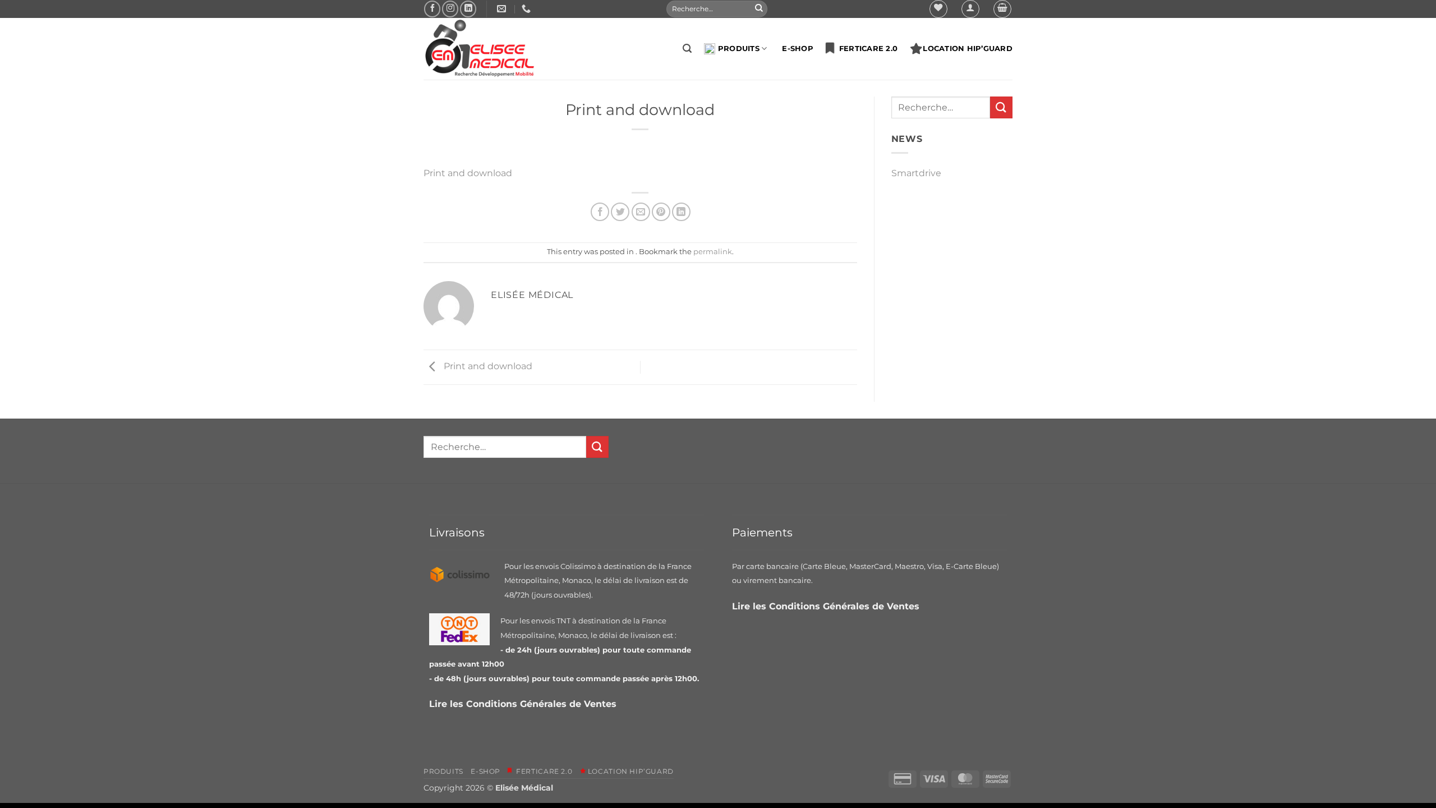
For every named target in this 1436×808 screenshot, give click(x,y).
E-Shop (797, 48)
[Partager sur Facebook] (600, 212)
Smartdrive (916, 173)
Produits (739, 48)
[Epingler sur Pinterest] (661, 212)
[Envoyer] (759, 9)
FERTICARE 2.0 (866, 48)
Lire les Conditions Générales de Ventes (524, 704)
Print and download (468, 173)
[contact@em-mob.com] (503, 9)
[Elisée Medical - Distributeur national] (480, 49)
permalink (712, 251)
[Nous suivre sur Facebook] (432, 9)
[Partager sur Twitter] (620, 212)
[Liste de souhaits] (938, 9)
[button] (970, 9)
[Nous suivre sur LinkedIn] (468, 9)
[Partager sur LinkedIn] (681, 212)
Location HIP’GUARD (967, 48)
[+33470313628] (527, 9)
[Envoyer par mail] (641, 212)
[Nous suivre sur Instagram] (450, 9)
